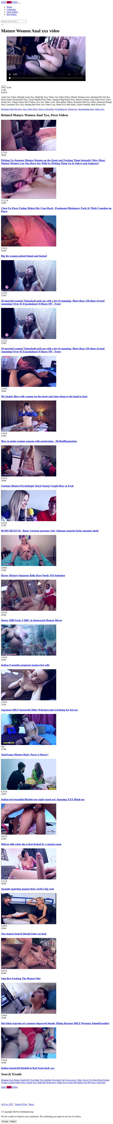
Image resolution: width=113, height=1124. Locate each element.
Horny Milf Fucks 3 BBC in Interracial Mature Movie (31, 620)
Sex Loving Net (70, 1082)
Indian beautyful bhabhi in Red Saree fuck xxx (27, 1068)
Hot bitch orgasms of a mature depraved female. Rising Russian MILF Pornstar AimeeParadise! (55, 1023)
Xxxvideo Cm (58, 1080)
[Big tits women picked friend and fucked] (28, 246)
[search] (2, 24)
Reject (13, 1121)
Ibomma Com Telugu (10, 1080)
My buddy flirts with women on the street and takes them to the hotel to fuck (44, 396)
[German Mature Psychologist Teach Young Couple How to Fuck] (28, 475)
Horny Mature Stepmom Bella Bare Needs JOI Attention (33, 575)
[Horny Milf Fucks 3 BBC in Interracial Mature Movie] (28, 610)
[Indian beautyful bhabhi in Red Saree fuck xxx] (28, 1058)
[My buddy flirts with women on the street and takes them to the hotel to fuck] (28, 386)
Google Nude (14, 1082)
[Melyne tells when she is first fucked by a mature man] (28, 834)
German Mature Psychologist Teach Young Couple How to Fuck (37, 485)
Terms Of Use (21, 1104)
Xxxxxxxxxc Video (73, 1080)
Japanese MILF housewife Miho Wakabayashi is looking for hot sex (39, 709)
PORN (9, 2)
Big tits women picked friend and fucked (24, 256)
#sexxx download (46, 109)
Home (9, 7)
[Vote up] (2, 85)
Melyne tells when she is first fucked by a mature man (31, 844)
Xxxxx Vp (87, 1080)
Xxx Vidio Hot (39, 1082)
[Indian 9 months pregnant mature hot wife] (28, 655)
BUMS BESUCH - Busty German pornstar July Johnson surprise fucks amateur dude (50, 530)
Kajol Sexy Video (54, 1082)
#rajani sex (72, 109)
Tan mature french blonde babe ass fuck (23, 933)
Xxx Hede (34, 1080)
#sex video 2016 (30, 109)
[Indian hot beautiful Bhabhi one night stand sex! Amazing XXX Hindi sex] (28, 789)
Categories (11, 9)
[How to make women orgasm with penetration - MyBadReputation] (28, 431)
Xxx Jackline (45, 1080)
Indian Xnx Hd (83, 1082)
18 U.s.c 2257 (7, 1104)
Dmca (31, 1104)
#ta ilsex (18, 109)
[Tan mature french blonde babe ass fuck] (28, 923)
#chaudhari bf (61, 109)
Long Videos (12, 12)
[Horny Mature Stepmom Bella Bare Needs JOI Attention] (28, 565)
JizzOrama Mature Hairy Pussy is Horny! (24, 754)
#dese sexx (99, 109)
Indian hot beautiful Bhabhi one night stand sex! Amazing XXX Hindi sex (43, 799)
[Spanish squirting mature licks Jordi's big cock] (28, 879)
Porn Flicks (98, 1080)
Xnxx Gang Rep (98, 1082)
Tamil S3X (25, 1080)
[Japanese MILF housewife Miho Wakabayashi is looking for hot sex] (28, 699)
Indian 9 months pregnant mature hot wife (25, 665)
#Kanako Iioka (7, 109)
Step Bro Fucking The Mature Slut (21, 978)
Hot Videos (12, 14)
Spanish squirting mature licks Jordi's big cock (27, 888)
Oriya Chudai (26, 1082)
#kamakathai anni (86, 109)
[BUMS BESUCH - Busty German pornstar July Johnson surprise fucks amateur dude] (28, 520)
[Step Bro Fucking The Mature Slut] (28, 968)
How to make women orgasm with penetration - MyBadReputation (39, 441)
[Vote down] (5, 85)
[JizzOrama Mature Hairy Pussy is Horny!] (28, 744)
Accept (5, 1121)
